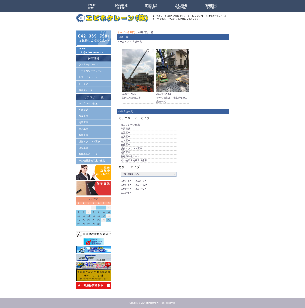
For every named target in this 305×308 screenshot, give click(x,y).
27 (83, 224)
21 (88, 220)
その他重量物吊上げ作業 (134, 160)
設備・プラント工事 (131, 148)
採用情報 (211, 6)
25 (108, 220)
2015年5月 (126, 192)
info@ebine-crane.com (91, 52)
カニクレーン (86, 89)
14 (88, 215)
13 (83, 215)
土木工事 (125, 140)
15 (93, 215)
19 (78, 220)
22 (93, 220)
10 (103, 211)
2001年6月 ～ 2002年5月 (134, 180)
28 (88, 224)
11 (109, 211)
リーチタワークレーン (90, 70)
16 (98, 215)
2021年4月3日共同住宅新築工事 (131, 95)
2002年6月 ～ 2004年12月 (134, 184)
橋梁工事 (125, 152)
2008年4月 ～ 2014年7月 (134, 188)
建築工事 (125, 136)
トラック (83, 83)
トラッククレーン (88, 77)
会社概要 (181, 6)
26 (78, 224)
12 (78, 215)
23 (98, 220)
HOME (91, 6)
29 (93, 224)
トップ (121, 32)
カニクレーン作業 (130, 124)
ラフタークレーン (88, 64)
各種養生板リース (130, 156)
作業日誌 (151, 6)
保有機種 (121, 6)
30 (98, 224)
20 (83, 220)
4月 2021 (93, 199)
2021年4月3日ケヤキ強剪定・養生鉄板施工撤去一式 (171, 97)
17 (103, 215)
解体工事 (125, 144)
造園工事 (125, 132)
